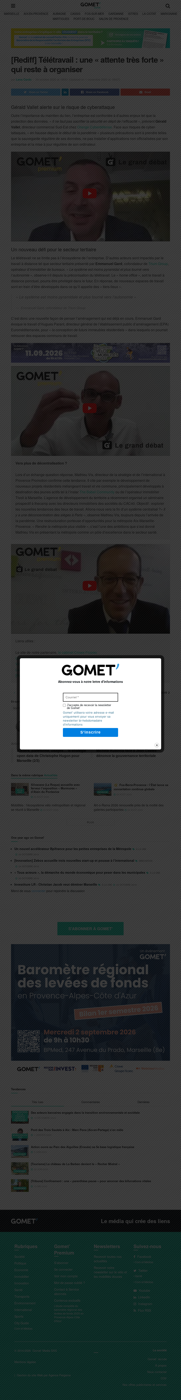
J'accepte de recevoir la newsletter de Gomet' (89, 706)
